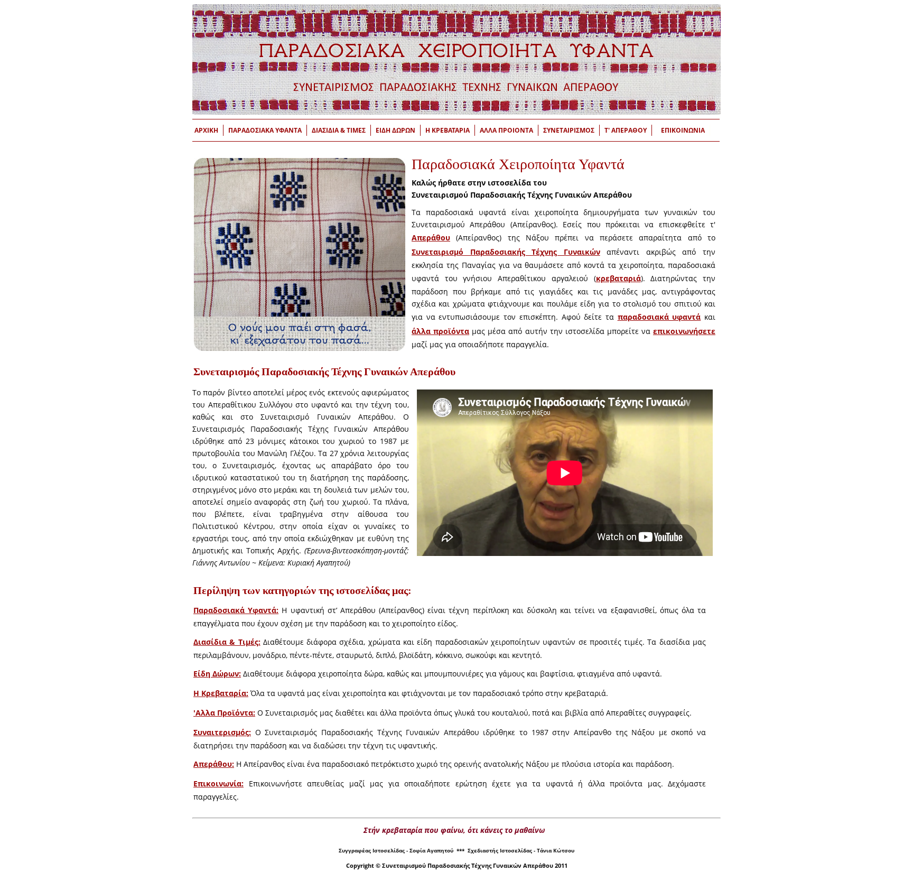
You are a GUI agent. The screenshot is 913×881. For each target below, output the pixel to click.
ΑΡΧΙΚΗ (206, 130)
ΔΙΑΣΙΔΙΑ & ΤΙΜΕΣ (339, 130)
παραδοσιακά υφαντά (659, 317)
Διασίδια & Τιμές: (226, 642)
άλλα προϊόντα (440, 331)
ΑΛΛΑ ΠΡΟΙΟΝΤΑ (506, 130)
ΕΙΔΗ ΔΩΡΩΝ (395, 130)
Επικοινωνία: (218, 783)
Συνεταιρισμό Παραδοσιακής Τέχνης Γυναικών (506, 252)
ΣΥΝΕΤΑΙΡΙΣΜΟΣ (568, 130)
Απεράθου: (213, 764)
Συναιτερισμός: (222, 732)
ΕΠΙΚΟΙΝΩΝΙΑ (683, 130)
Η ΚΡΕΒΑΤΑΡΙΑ (447, 130)
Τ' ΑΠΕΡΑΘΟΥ (625, 130)
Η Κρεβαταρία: (220, 693)
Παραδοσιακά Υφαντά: (235, 610)
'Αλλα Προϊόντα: (224, 713)
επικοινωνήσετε (684, 331)
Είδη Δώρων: (217, 674)
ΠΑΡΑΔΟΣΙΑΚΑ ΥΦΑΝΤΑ (265, 130)
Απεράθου (431, 238)
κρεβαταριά (618, 278)
